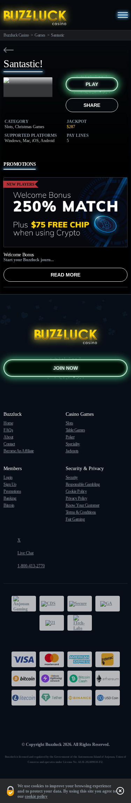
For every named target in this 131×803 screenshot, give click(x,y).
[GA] (107, 603)
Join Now (65, 368)
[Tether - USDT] (51, 697)
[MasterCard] (51, 659)
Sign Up (9, 484)
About (8, 437)
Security (72, 477)
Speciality (73, 444)
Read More (65, 275)
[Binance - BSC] (79, 697)
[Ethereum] (107, 678)
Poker (70, 437)
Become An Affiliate (18, 451)
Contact (9, 444)
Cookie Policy (76, 491)
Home (8, 423)
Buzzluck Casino (16, 35)
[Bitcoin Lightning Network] (51, 678)
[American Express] (79, 659)
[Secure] (79, 603)
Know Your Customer (83, 505)
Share (91, 105)
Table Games (75, 430)
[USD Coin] (107, 697)
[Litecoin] (24, 697)
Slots (69, 423)
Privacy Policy (76, 498)
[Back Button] (8, 50)
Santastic (57, 35)
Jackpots (72, 451)
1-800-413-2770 (31, 565)
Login (8, 477)
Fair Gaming (75, 519)
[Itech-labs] (79, 623)
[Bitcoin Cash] (79, 678)
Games (40, 35)
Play (92, 84)
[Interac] (107, 659)
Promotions (12, 491)
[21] (51, 623)
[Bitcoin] (24, 678)
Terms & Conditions (81, 512)
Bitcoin (8, 505)
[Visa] (24, 659)
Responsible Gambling (83, 484)
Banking (9, 498)
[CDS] (51, 603)
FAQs (8, 430)
